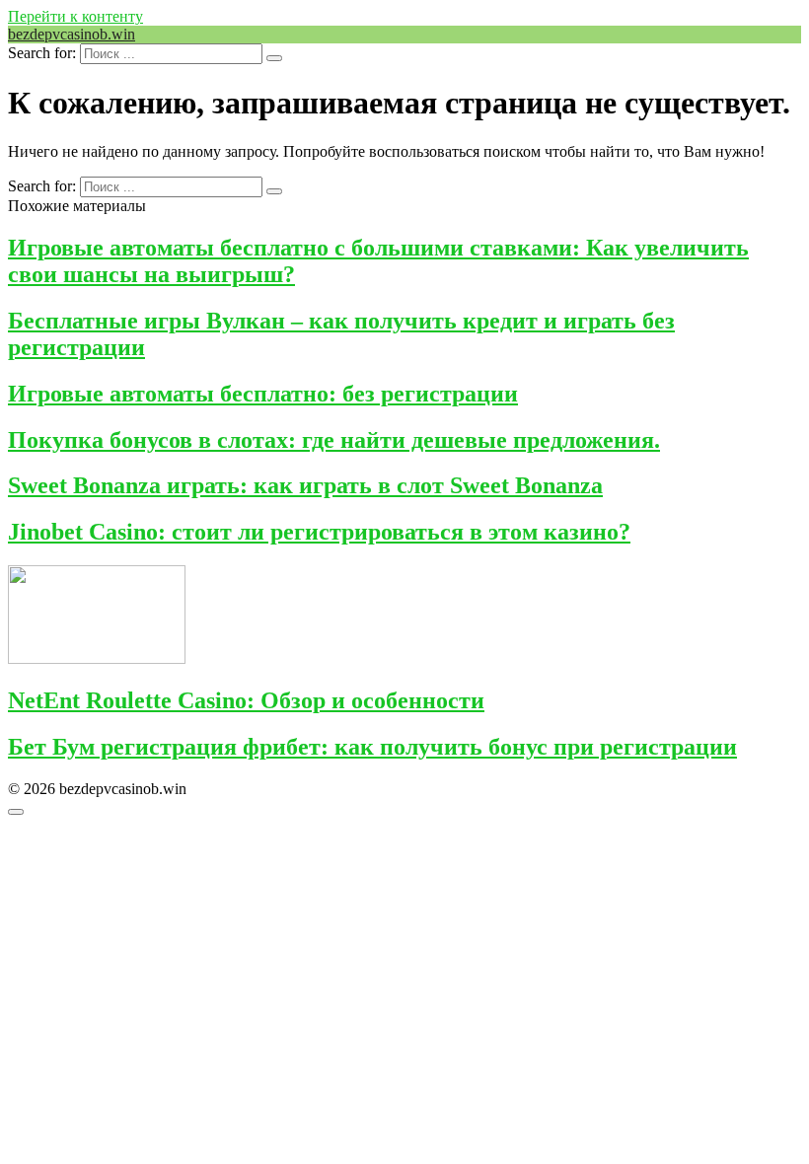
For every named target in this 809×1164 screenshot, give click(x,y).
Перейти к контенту (75, 16)
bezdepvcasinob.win (71, 34)
